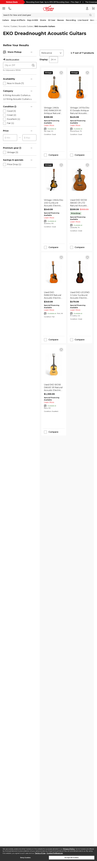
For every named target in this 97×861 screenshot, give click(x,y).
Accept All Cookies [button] (72, 857)
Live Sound (83, 20)
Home (6, 26)
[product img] (54, 87)
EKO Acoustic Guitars (45, 26)
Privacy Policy (69, 849)
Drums (43, 20)
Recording (71, 20)
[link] (54, 110)
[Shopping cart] (93, 8)
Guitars (5, 20)
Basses (60, 20)
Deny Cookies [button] (25, 857)
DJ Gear (51, 20)
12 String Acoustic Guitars (17, 99)
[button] (31, 52)
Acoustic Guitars (26, 26)
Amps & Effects (18, 20)
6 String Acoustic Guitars (16, 95)
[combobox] (52, 53)
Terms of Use (40, 853)
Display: (44, 59)
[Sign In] (87, 8)
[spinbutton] (10, 137)
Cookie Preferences (54, 853)
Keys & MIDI (32, 20)
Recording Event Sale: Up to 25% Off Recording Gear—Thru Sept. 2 (53, 2)
